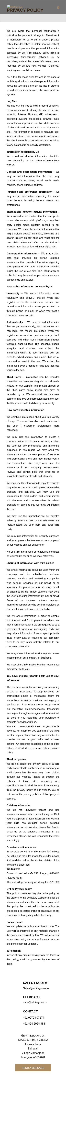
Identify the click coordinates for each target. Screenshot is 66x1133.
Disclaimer (40, 1115)
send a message (33, 1067)
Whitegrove (37, 1091)
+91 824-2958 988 (34, 1023)
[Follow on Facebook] (27, 1079)
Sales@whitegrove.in (36, 988)
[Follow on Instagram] (36, 1079)
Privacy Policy (19, 1111)
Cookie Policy (37, 1111)
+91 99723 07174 (33, 1017)
